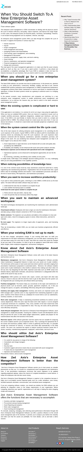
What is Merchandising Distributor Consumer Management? (71, 33)
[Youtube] (60, 443)
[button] (82, 6)
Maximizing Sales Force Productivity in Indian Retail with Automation (71, 39)
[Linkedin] (63, 443)
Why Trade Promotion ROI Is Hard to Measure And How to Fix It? (72, 21)
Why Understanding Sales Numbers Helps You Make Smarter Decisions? (72, 27)
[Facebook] (57, 443)
